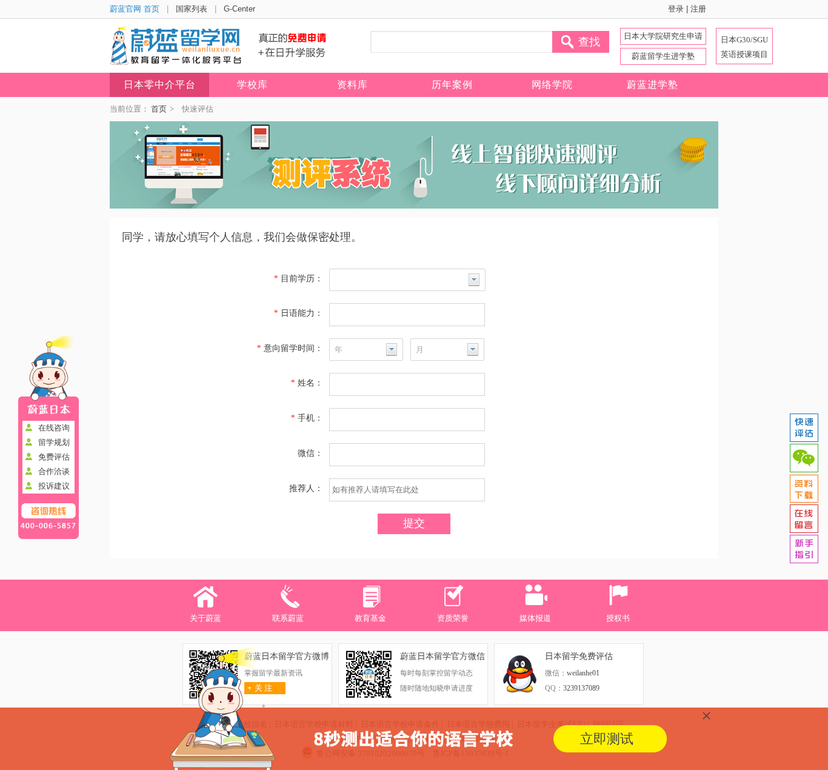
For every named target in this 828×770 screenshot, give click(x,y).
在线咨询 (54, 427)
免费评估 (54, 456)
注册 (698, 8)
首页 (159, 108)
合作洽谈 (54, 471)
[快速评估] (803, 428)
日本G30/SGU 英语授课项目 (744, 47)
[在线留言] (803, 519)
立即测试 (606, 738)
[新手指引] (803, 549)
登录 (676, 8)
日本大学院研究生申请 (663, 36)
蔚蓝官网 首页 (134, 8)
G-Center (239, 8)
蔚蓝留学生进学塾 (663, 56)
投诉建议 (54, 485)
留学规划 (54, 442)
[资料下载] (803, 488)
